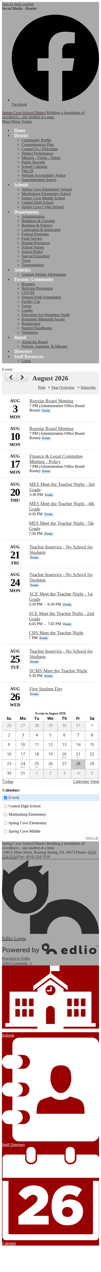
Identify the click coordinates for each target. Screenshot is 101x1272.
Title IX (28, 171)
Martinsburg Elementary (27, 814)
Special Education (36, 256)
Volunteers (30, 332)
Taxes (26, 260)
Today (7, 781)
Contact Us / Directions (40, 149)
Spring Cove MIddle (24, 831)
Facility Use (31, 301)
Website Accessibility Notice (44, 175)
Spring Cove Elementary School (47, 189)
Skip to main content (18, 4)
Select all (92, 838)
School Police (32, 252)
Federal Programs (35, 234)
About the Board (35, 342)
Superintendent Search (39, 180)
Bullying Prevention (37, 288)
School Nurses (33, 247)
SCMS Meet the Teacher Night (58, 670)
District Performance (37, 153)
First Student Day (46, 688)
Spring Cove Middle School (43, 198)
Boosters (28, 284)
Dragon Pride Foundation (41, 297)
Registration (31, 323)
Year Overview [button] (63, 387)
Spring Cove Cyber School (42, 207)
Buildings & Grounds (38, 221)
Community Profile (36, 140)
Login (26, 361)
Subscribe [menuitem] (88, 387)
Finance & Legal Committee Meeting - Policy (56, 459)
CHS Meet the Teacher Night (56, 632)
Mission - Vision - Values (41, 158)
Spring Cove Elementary (28, 823)
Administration (33, 216)
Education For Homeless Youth (46, 315)
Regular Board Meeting (51, 400)
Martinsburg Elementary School (46, 194)
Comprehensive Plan (38, 144)
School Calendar (34, 166)
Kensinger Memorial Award (43, 319)
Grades (27, 310)
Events (14, 797)
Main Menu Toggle (17, 121)
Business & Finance (37, 225)
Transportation (33, 265)
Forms (26, 306)
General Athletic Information (44, 274)
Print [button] (41, 387)
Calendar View (86, 781)
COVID (28, 293)
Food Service (32, 238)
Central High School (37, 202)
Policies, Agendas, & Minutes (44, 346)
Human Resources (36, 243)
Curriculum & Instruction (41, 230)
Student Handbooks (37, 328)
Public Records (33, 162)
